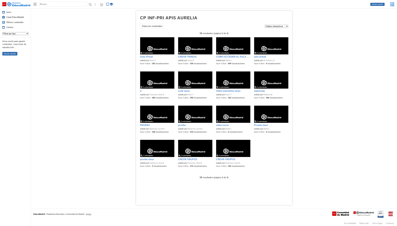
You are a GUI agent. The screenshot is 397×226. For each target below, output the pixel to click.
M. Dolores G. (269, 60)
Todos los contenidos (152, 26)
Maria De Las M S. (157, 129)
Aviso (377, 223)
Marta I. (228, 129)
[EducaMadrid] (363, 215)
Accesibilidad (350, 223)
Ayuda (88, 214)
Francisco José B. (156, 95)
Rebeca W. (268, 95)
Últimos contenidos (15, 22)
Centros (9, 27)
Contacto (390, 223)
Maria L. (228, 60)
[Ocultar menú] (35, 4)
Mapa (364, 223)
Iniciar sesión (377, 4)
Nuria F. (152, 60)
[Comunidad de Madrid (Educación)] (340, 215)
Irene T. (190, 95)
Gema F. (190, 60)
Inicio (8, 12)
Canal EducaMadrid (15, 17)
